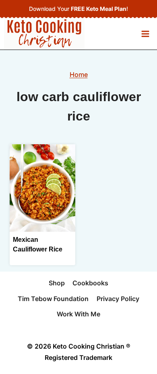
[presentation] (42, 188)
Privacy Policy (118, 299)
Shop (57, 283)
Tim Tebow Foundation (53, 299)
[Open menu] (145, 33)
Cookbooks (90, 283)
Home (79, 75)
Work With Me (78, 314)
